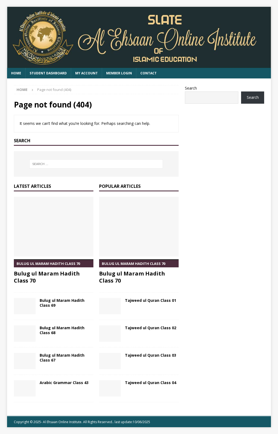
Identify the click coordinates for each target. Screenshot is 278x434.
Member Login (119, 73)
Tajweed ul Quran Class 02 (150, 327)
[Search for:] (96, 164)
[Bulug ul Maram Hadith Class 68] (25, 333)
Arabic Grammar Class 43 (64, 382)
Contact (148, 73)
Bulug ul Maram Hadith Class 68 (62, 330)
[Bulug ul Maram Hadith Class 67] (25, 361)
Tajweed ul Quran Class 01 (150, 300)
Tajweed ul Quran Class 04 (150, 382)
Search (191, 88)
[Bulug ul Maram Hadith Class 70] (53, 226)
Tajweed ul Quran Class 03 (150, 355)
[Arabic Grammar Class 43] (25, 388)
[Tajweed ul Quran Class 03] (110, 361)
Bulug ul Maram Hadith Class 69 (62, 303)
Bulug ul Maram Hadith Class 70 (47, 272)
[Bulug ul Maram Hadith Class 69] (25, 306)
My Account (86, 73)
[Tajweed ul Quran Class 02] (110, 333)
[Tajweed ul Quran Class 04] (110, 388)
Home (16, 73)
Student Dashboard (48, 73)
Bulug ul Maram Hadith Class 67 (62, 358)
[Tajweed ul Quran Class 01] (110, 306)
